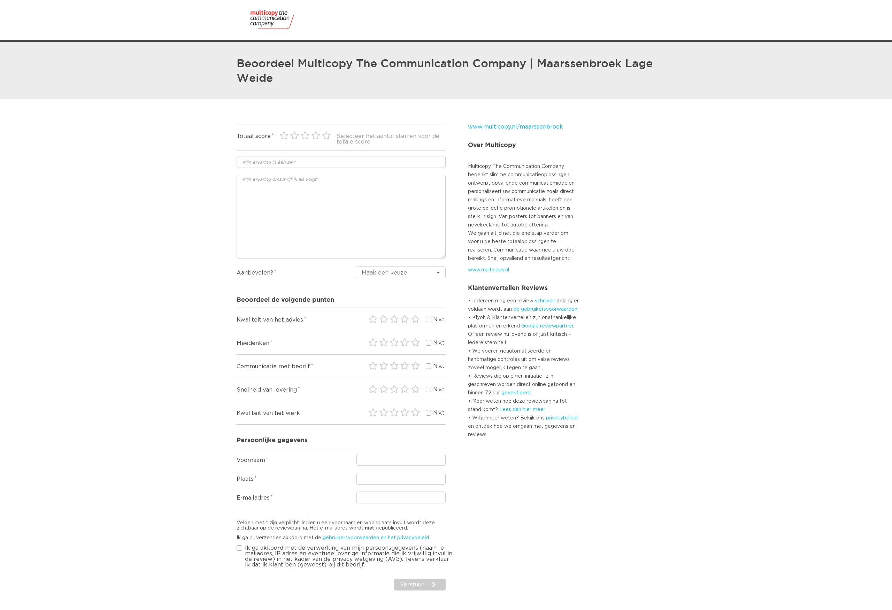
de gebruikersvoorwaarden (545, 309)
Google (530, 326)
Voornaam (251, 460)
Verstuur (412, 584)
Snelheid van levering (267, 390)
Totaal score (254, 136)
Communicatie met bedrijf (273, 366)
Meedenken (253, 343)
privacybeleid (562, 418)
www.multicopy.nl (488, 270)
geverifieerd (516, 393)
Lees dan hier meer (522, 409)
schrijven (545, 301)
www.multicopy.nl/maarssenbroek (515, 127)
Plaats (245, 479)
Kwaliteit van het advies (270, 320)
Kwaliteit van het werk (268, 413)
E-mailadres (253, 498)
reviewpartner (556, 326)
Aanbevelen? (255, 273)
